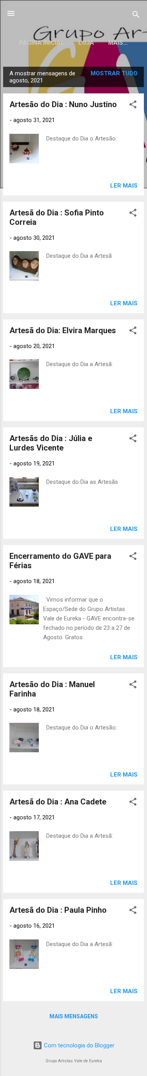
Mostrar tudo (114, 73)
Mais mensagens (73, 1016)
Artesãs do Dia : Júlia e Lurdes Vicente (50, 443)
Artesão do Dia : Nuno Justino (63, 104)
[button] (133, 106)
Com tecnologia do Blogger (78, 1045)
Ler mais (124, 185)
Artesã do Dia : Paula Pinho (58, 910)
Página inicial (41, 42)
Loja (86, 42)
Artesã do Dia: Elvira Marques (62, 330)
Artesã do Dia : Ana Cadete (57, 801)
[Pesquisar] (136, 16)
